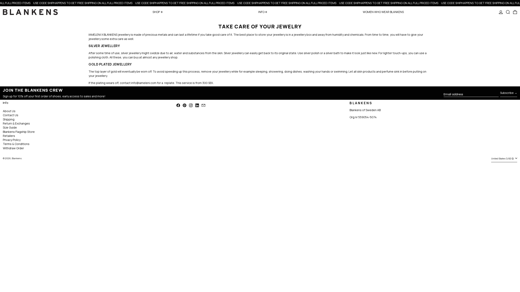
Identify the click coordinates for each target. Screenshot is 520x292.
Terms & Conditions (16, 144)
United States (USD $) (502, 158)
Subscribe (507, 93)
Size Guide (10, 127)
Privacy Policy (12, 140)
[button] (508, 12)
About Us (9, 111)
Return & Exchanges (16, 123)
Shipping (8, 119)
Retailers (9, 136)
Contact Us (10, 115)
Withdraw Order (13, 148)
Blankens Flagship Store (19, 132)
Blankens (17, 158)
